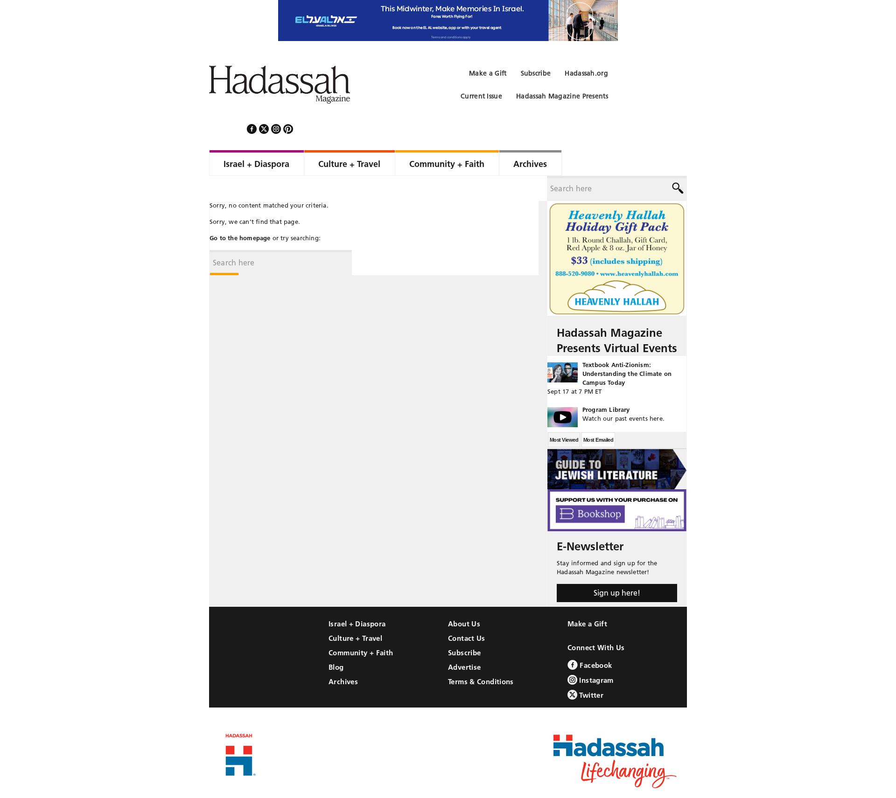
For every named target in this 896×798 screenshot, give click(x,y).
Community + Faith (361, 627)
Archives (343, 656)
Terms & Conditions (481, 656)
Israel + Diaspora (357, 598)
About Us (464, 598)
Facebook (595, 640)
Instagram (595, 655)
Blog (336, 642)
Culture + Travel (355, 613)
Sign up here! (617, 567)
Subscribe (464, 627)
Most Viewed (564, 414)
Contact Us (466, 613)
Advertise (464, 642)
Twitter (590, 670)
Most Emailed (598, 414)
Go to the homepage (240, 212)
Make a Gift (587, 598)
